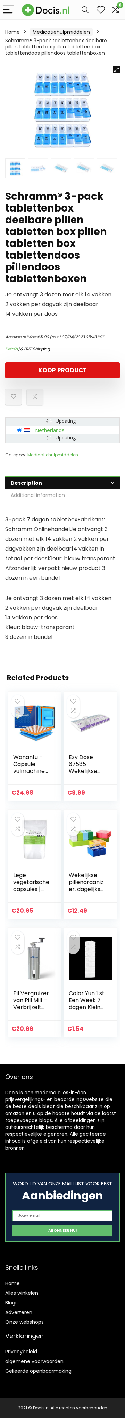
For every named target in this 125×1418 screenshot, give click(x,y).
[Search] (85, 10)
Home (12, 31)
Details (11, 349)
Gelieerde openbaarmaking (38, 1370)
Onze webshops (24, 1322)
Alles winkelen (21, 1293)
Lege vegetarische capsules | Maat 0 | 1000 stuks (31, 889)
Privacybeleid (21, 1351)
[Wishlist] (101, 10)
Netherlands (50, 430)
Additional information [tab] (38, 495)
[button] (116, 69)
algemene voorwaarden (34, 1361)
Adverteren (18, 1312)
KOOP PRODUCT (62, 370)
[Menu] (8, 10)
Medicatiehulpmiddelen (61, 31)
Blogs (11, 1302)
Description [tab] (26, 483)
